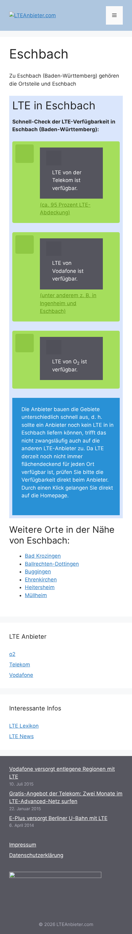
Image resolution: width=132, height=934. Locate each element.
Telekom (19, 664)
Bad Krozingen (43, 556)
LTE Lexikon (24, 726)
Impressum (22, 845)
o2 (12, 654)
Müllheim (36, 595)
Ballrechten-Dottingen (52, 564)
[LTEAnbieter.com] (32, 15)
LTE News (21, 736)
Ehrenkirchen (41, 579)
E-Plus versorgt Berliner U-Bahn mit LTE (58, 818)
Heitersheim (40, 587)
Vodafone (21, 675)
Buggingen (38, 571)
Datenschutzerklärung (36, 855)
